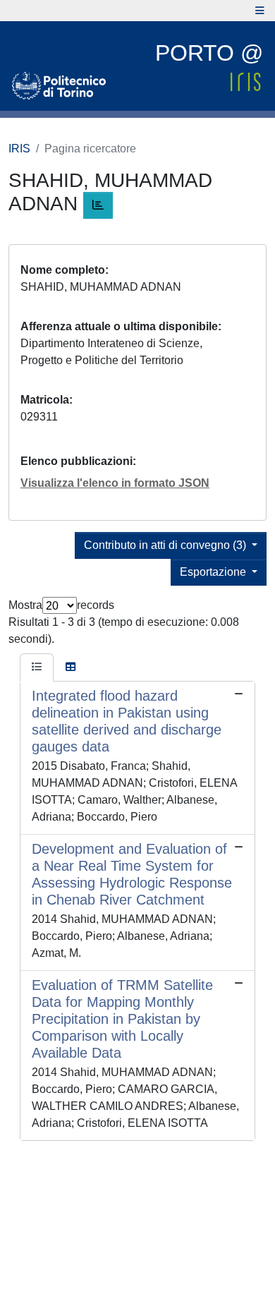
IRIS (19, 149)
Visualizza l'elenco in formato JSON (114, 483)
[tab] (37, 667)
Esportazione (214, 572)
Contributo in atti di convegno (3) (166, 545)
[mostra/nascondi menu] (260, 11)
